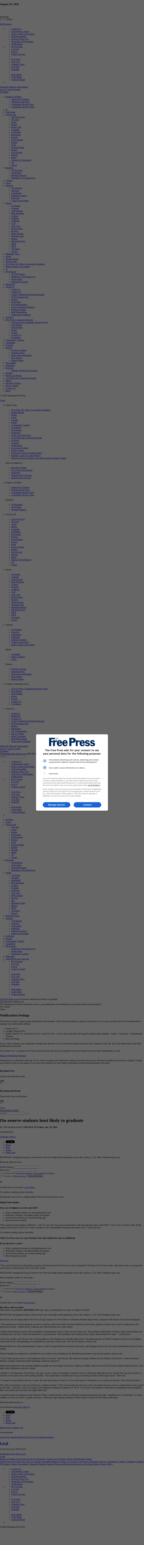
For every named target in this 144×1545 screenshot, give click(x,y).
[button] (72, 774)
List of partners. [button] (94, 785)
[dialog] (72, 772)
